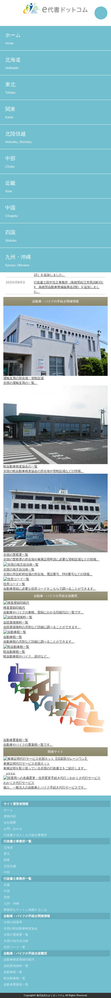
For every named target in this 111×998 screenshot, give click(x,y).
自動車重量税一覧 (16, 984)
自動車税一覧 (13, 972)
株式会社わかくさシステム (51, 995)
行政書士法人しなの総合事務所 (25, 835)
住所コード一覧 (14, 947)
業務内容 (10, 816)
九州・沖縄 (18, 260)
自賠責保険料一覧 (16, 966)
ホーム (13, 38)
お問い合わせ (13, 829)
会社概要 (10, 822)
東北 (10, 88)
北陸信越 (18, 137)
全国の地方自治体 (16, 941)
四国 (11, 235)
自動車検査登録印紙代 (19, 959)
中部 (10, 161)
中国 (11, 211)
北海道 (13, 63)
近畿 (10, 186)
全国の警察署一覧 (16, 934)
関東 (10, 112)
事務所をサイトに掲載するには (25, 910)
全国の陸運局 (13, 922)
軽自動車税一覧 (14, 978)
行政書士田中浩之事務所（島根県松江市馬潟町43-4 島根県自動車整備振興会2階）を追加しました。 (69, 287)
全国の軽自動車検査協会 (21, 928)
